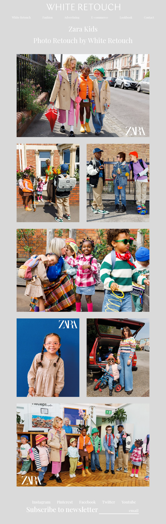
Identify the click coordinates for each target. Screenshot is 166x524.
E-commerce (99, 17)
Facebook (87, 502)
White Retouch (21, 17)
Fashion (47, 17)
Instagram (41, 502)
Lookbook (126, 17)
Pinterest (65, 502)
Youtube (129, 502)
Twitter (108, 502)
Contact (149, 17)
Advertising (71, 17)
